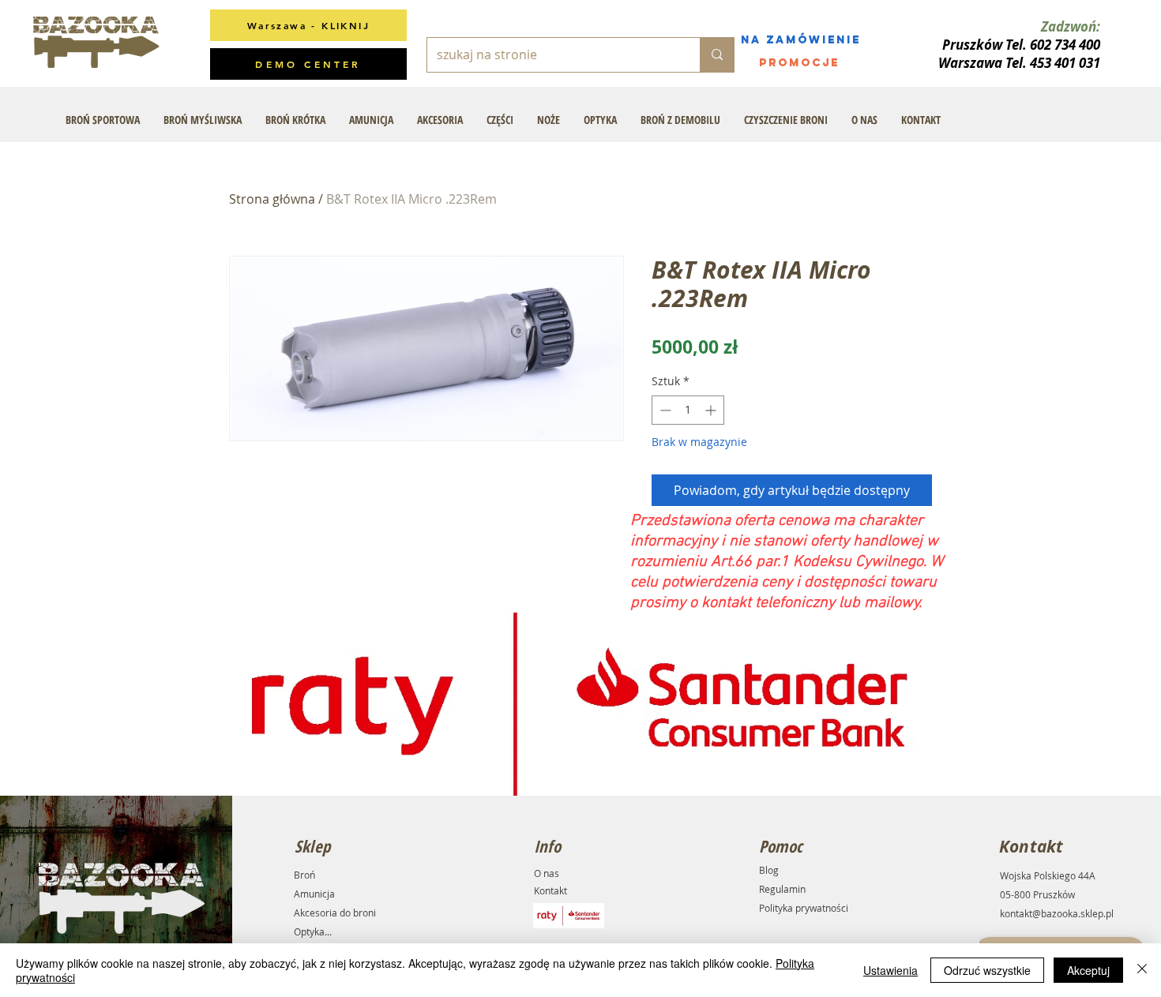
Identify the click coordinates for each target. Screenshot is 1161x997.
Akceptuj (1088, 970)
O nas (546, 873)
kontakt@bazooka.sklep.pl (1057, 913)
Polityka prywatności (803, 907)
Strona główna (272, 199)
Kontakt (550, 890)
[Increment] (712, 410)
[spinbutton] (688, 410)
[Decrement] (664, 410)
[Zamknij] (1142, 970)
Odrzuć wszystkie (987, 970)
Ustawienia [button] (890, 970)
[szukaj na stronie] (717, 55)
